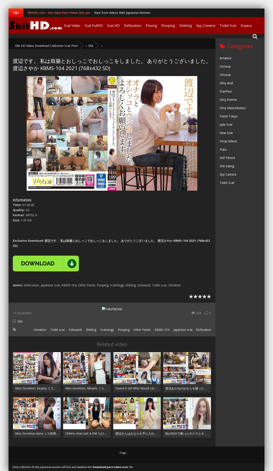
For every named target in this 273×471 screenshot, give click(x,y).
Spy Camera (205, 25)
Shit (20, 321)
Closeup (225, 66)
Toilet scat (57, 330)
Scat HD (113, 25)
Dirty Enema (228, 100)
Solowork (75, 330)
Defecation (132, 25)
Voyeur (246, 25)
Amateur (226, 58)
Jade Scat (226, 124)
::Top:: (123, 453)
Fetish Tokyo (229, 116)
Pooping (168, 25)
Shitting (185, 25)
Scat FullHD (94, 25)
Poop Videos (228, 141)
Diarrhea (226, 91)
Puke (223, 149)
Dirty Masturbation (233, 108)
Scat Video (72, 25)
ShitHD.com (35, 25)
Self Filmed (227, 158)
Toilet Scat (227, 25)
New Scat (226, 133)
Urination (39, 330)
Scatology (106, 330)
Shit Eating (227, 166)
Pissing (151, 25)
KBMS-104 (161, 330)
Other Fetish (142, 330)
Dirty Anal (226, 83)
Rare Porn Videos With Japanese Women (122, 13)
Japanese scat (183, 330)
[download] (46, 263)
